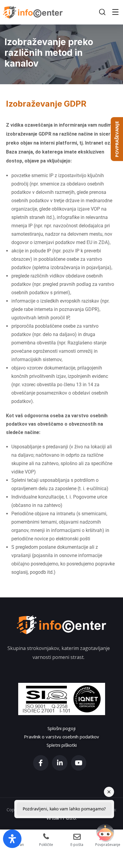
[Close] (109, 792)
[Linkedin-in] (59, 763)
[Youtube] (79, 763)
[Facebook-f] (41, 763)
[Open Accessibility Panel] (12, 838)
